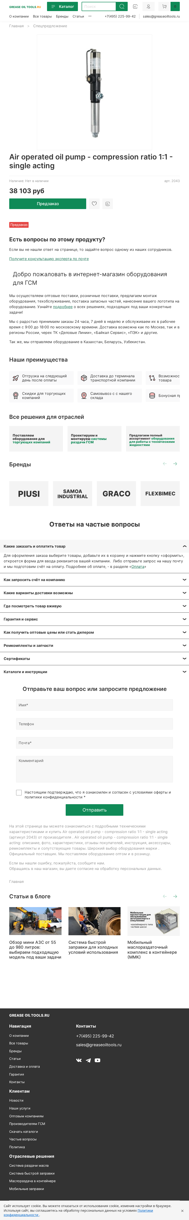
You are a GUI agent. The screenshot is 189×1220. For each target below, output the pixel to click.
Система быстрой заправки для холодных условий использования (93, 947)
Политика (17, 1147)
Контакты (17, 1082)
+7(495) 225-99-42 (120, 16)
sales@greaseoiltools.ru (161, 16)
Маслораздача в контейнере (32, 1181)
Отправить (95, 810)
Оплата (137, 566)
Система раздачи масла (29, 1165)
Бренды (62, 16)
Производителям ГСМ (27, 1124)
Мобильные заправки (26, 1189)
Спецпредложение (50, 26)
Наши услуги (19, 1108)
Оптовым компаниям (26, 1116)
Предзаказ (48, 203)
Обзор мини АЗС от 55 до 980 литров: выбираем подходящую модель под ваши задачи (35, 950)
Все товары (42, 16)
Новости (16, 1100)
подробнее (63, 306)
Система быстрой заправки (32, 1173)
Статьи (78, 16)
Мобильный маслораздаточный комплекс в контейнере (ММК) (152, 950)
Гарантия (16, 1074)
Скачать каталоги (23, 1131)
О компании (19, 16)
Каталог (66, 6)
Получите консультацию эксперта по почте (49, 258)
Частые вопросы (23, 1139)
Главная (16, 26)
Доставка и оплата (24, 1066)
